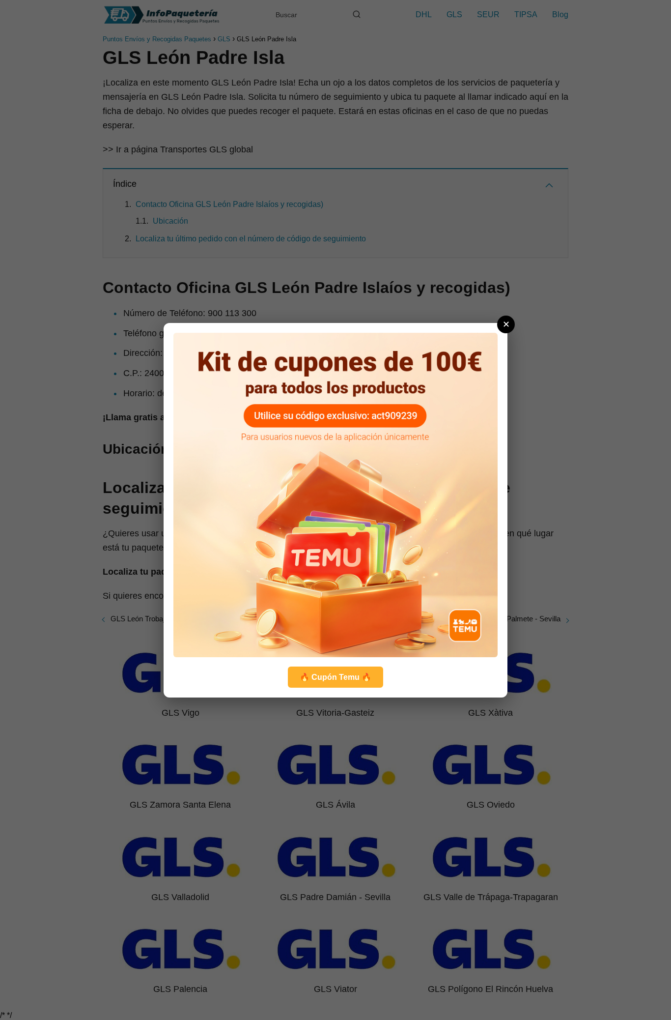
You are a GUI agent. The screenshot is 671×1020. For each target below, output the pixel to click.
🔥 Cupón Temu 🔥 (335, 677)
